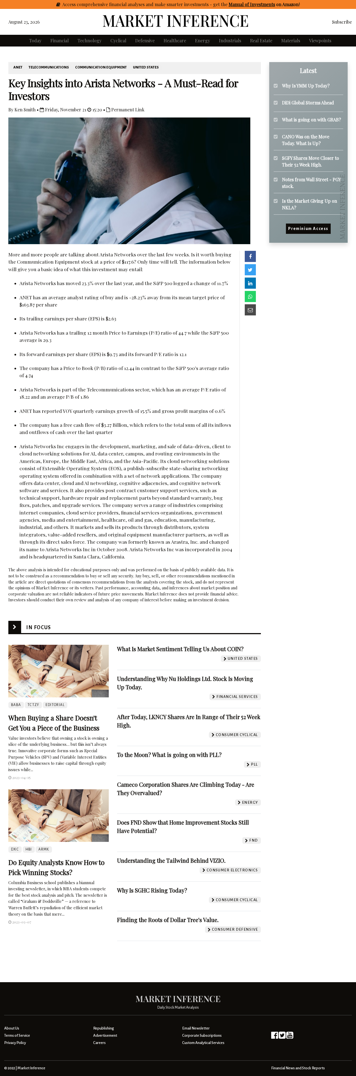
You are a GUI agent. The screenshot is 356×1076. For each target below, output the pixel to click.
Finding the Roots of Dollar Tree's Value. (168, 919)
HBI (29, 849)
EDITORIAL (55, 705)
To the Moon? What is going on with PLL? (169, 754)
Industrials (230, 40)
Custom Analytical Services (203, 1043)
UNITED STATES (146, 67)
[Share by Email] (250, 310)
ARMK (43, 849)
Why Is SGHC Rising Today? (152, 890)
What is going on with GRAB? (311, 119)
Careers (99, 1043)
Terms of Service (17, 1035)
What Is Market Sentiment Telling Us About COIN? (180, 649)
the (260, 4)
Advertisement (105, 1035)
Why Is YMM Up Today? (306, 86)
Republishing (103, 1028)
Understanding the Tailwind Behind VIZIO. (171, 860)
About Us (11, 1028)
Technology (90, 40)
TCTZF (33, 705)
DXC (15, 849)
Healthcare (175, 40)
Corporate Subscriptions (202, 1035)
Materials (290, 40)
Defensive (145, 40)
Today (35, 40)
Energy (202, 40)
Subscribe (342, 22)
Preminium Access (308, 229)
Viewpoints (320, 40)
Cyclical (118, 40)
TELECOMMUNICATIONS (49, 67)
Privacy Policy (15, 1043)
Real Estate (261, 40)
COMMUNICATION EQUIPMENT (101, 67)
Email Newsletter (196, 1028)
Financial (59, 40)
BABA (16, 705)
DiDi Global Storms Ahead (308, 103)
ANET (18, 67)
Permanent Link (127, 109)
